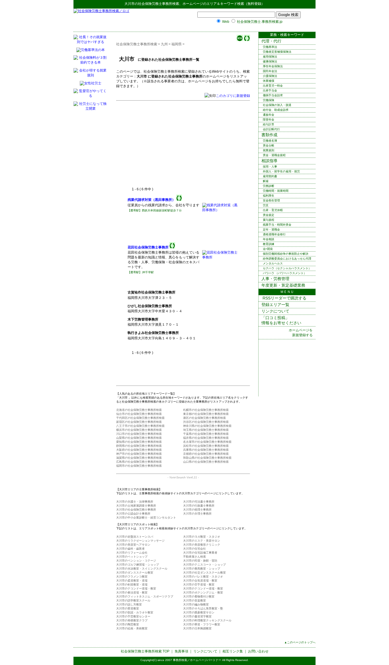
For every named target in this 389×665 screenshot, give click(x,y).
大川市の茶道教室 (127, 608)
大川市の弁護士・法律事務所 (134, 501)
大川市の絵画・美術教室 (132, 628)
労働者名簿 (270, 140)
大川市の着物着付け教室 (198, 596)
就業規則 (268, 150)
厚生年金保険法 (273, 66)
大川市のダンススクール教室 (134, 572)
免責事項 (181, 651)
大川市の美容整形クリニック (201, 544)
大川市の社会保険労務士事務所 (136, 509)
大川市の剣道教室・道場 (132, 584)
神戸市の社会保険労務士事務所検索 (139, 453)
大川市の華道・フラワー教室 (201, 624)
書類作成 (269, 134)
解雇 (266, 181)
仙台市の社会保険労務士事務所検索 (139, 413)
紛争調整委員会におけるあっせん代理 (287, 258)
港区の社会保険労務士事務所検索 (204, 417)
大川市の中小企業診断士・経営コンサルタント (146, 517)
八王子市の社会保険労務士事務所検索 (140, 425)
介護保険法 (270, 75)
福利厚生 (268, 195)
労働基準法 (270, 46)
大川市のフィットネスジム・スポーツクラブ (144, 596)
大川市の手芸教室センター (133, 616)
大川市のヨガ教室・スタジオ (201, 536)
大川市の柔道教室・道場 (132, 580)
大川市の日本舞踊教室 (197, 628)
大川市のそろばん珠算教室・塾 (203, 608)
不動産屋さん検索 (194, 556)
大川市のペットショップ (132, 556)
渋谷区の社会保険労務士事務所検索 (206, 421)
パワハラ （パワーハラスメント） (284, 273)
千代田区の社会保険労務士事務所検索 (140, 417)
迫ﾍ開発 (268, 248)
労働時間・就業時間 (275, 190)
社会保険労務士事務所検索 (158, 4)
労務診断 (268, 185)
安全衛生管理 (271, 200)
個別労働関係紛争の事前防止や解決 (285, 253)
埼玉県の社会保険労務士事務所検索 (206, 429)
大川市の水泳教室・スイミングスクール (141, 568)
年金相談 (268, 239)
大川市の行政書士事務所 (198, 505)
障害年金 (268, 119)
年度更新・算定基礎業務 (283, 285)
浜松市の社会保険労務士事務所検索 (206, 445)
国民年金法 (270, 71)
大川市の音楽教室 (194, 600)
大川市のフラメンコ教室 (132, 576)
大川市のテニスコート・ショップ (204, 564)
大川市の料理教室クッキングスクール (207, 620)
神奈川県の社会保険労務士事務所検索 (207, 425)
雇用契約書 (270, 176)
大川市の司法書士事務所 (198, 501)
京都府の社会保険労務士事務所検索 (206, 453)
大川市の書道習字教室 (197, 616)
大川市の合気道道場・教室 (200, 580)
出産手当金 (270, 90)
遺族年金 (268, 114)
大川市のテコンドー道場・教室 (136, 588)
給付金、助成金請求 (275, 109)
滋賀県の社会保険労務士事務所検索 (139, 457)
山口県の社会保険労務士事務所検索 (206, 461)
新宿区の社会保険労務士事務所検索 (139, 421)
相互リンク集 (232, 651)
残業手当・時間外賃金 (277, 224)
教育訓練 (268, 244)
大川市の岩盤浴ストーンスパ (134, 536)
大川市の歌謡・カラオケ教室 (134, 612)
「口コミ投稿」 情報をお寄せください (281, 320)
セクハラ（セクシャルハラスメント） (287, 268)
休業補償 (268, 80)
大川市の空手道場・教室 (198, 584)
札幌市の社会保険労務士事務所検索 (206, 409)
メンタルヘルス (273, 263)
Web (225, 22)
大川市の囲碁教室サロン (198, 612)
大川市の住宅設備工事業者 (200, 552)
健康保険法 (270, 61)
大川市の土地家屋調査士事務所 (136, 505)
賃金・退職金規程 (274, 155)
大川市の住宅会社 (194, 548)
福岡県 (176, 44)
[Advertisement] (175, 144)
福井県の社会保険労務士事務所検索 (206, 437)
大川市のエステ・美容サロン (201, 540)
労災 (266, 205)
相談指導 (269, 160)
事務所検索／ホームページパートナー (197, 660)
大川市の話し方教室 (129, 604)
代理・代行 (271, 41)
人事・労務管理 (275, 278)
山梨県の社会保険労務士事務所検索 (139, 437)
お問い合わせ (258, 651)
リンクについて (275, 311)
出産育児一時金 (273, 85)
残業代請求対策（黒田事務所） (151, 200)
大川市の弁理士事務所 (197, 513)
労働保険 (268, 100)
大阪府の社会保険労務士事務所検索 (139, 449)
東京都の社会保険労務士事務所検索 (206, 413)
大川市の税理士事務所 (197, 509)
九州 (164, 44)
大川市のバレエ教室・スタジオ (203, 576)
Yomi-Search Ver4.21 (183, 477)
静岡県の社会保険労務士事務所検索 (139, 445)
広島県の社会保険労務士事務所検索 (139, 461)
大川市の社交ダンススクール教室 (204, 572)
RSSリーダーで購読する (283, 298)
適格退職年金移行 (274, 234)
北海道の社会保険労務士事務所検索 (139, 409)
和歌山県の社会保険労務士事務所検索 (207, 457)
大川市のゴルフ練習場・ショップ (137, 564)
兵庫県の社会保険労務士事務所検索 (206, 449)
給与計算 (268, 124)
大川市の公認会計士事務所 (133, 513)
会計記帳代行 (271, 129)
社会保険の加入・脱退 (277, 105)
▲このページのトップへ (300, 642)
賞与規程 (268, 219)
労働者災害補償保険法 (277, 51)
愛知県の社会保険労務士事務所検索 (139, 441)
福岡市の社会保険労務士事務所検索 (139, 465)
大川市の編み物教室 (196, 604)
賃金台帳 (268, 145)
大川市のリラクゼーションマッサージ (140, 540)
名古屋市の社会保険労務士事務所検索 (207, 441)
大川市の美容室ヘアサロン (133, 544)
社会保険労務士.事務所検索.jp (259, 22)
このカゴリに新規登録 (233, 96)
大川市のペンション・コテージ (136, 560)
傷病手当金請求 (273, 95)
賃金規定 (268, 215)
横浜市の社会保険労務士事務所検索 (139, 429)
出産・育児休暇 (273, 210)
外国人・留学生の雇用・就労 (281, 171)
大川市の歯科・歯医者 (130, 548)
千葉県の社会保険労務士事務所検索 (206, 433)
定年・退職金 (271, 229)
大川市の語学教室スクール (133, 600)
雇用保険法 (270, 56)
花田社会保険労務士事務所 (148, 247)
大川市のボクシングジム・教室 (203, 592)
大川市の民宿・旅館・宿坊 (200, 560)
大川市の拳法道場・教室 (132, 592)
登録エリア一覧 (275, 304)
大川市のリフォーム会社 (132, 552)
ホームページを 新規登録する (301, 332)
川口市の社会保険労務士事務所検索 (139, 433)
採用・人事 (270, 166)
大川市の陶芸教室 (127, 624)
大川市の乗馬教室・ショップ (201, 568)
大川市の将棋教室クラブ (132, 620)
